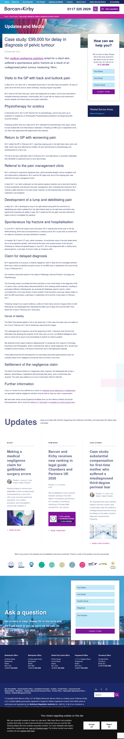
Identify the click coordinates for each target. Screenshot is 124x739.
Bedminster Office (11, 655)
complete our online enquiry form (62, 402)
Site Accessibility (10, 689)
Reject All (109, 725)
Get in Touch (81, 2)
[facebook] (101, 689)
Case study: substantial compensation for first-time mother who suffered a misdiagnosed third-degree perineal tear (101, 469)
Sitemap (8, 693)
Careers (70, 2)
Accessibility (114, 2)
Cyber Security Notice (98, 2)
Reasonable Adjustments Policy (74, 691)
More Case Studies (100, 543)
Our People (41, 2)
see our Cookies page (38, 728)
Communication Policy (25, 689)
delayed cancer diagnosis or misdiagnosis (59, 390)
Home (7, 2)
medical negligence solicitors (26, 58)
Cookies (54, 689)
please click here (28, 730)
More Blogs (14, 530)
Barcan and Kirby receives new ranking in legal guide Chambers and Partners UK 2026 (60, 465)
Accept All (91, 725)
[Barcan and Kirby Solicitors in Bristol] (19, 9)
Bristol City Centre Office (60, 655)
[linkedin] (96, 689)
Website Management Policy (21, 693)
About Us (15, 2)
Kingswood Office (81, 655)
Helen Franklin (24, 482)
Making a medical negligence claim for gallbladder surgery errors (19, 462)
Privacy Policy (57, 691)
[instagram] (106, 689)
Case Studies (14, 16)
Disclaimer (19, 691)
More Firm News (58, 531)
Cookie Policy (62, 689)
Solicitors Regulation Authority (42, 704)
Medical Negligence (97, 113)
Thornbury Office (104, 655)
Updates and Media (56, 2)
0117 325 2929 (79, 8)
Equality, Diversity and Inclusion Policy (37, 691)
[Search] (95, 8)
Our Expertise (28, 2)
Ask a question (111, 9)
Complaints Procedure (42, 689)
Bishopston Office (34, 655)
